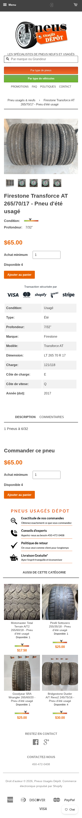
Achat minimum (16, 254)
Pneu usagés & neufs (21, 100)
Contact (65, 86)
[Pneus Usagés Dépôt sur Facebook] (36, 743)
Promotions (20, 86)
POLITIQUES (48, 86)
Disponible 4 (13, 264)
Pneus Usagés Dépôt (47, 781)
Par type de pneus (41, 70)
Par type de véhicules (41, 78)
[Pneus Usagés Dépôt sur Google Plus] (46, 743)
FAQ (34, 86)
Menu (12, 4)
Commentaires (51, 417)
